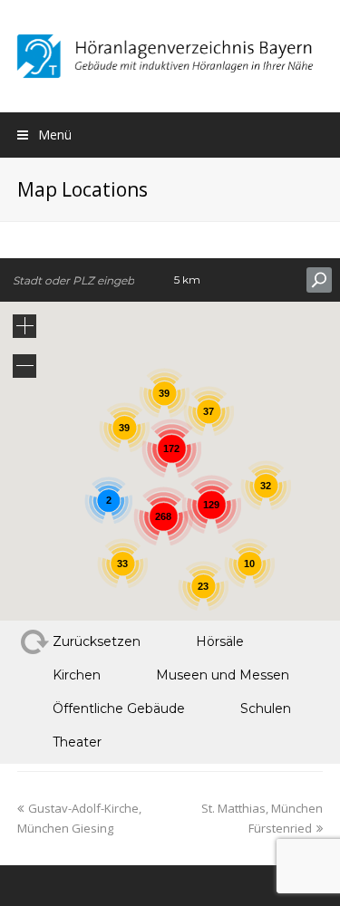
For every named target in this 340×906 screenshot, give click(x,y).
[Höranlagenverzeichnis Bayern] (170, 54)
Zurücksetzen (97, 641)
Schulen (265, 708)
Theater (77, 742)
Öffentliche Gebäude (119, 708)
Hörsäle (220, 641)
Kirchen (77, 675)
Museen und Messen (222, 675)
